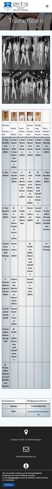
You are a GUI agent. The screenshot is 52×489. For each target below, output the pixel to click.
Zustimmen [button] (8, 485)
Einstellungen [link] (13, 478)
